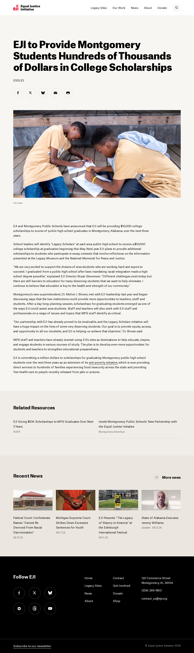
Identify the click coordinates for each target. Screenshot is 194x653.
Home (88, 578)
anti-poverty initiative (103, 362)
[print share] (68, 93)
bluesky (50, 593)
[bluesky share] (43, 93)
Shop (116, 601)
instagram (19, 608)
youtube (50, 608)
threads (35, 608)
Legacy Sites (99, 7)
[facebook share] (18, 93)
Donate (162, 7)
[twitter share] (30, 93)
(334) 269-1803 (152, 590)
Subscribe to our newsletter (32, 646)
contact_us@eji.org (154, 598)
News (134, 7)
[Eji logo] (26, 8)
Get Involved (121, 585)
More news (171, 477)
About (148, 7)
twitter (35, 593)
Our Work (119, 7)
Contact (118, 578)
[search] (176, 7)
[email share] (55, 93)
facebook (19, 593)
